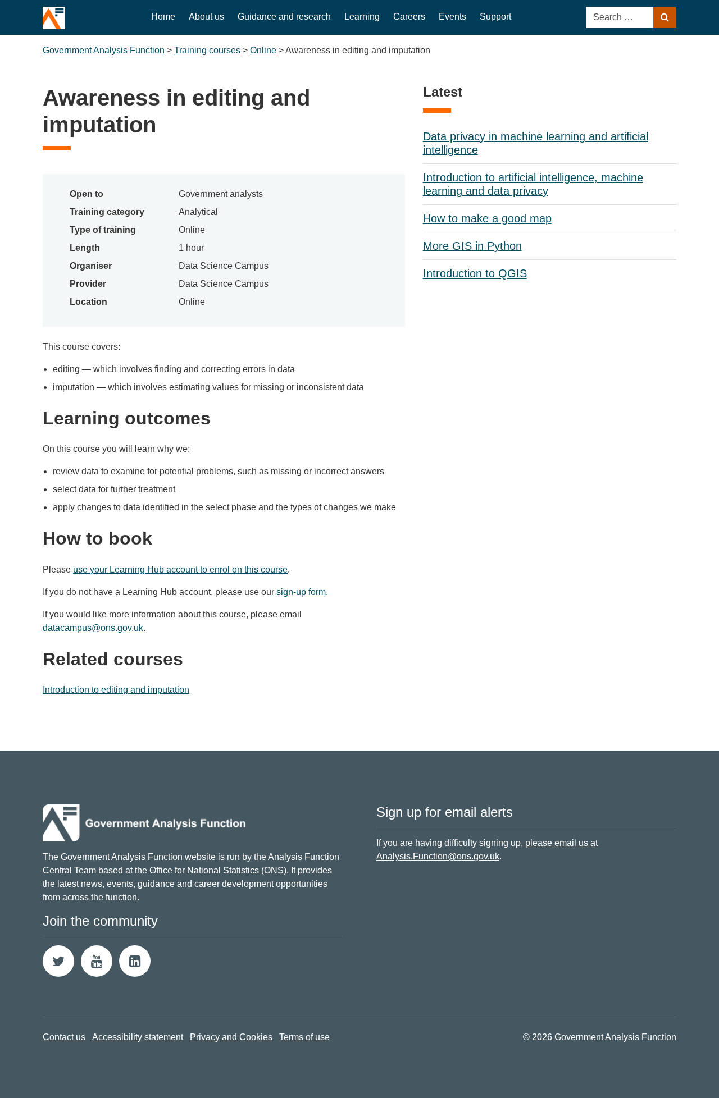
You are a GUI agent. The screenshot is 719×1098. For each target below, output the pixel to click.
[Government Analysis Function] (54, 14)
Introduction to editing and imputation (116, 689)
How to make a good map (487, 218)
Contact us (64, 1037)
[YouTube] (96, 961)
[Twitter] (58, 961)
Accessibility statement (137, 1037)
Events (452, 16)
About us (206, 16)
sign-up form (301, 592)
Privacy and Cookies (231, 1037)
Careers (409, 16)
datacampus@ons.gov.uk (93, 628)
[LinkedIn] (135, 961)
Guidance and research (284, 16)
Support (495, 16)
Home (163, 16)
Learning (362, 16)
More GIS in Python (472, 246)
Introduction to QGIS (475, 273)
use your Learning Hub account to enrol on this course (180, 569)
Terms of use (304, 1037)
